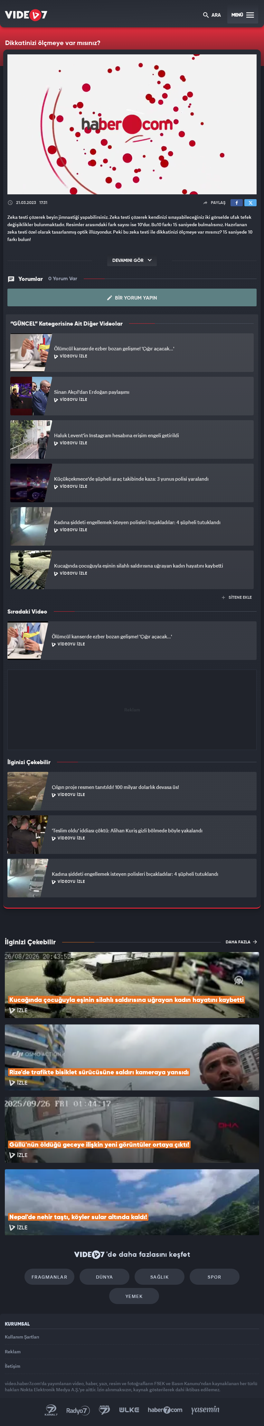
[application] (132, 713)
